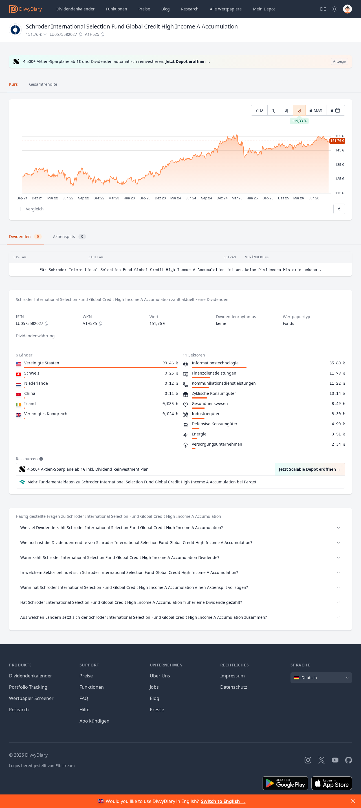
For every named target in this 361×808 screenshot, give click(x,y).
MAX (318, 110)
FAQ (84, 698)
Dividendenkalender (75, 9)
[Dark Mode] (334, 9)
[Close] (353, 801)
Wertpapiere (226, 9)
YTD (259, 110)
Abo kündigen (94, 721)
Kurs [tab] (13, 84)
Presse (157, 709)
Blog (154, 698)
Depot (264, 9)
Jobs (154, 687)
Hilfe (84, 709)
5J (299, 111)
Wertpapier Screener (31, 698)
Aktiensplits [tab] (68, 236)
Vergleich (35, 209)
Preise (144, 9)
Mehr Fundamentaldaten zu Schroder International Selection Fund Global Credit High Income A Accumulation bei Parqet (141, 482)
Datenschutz (233, 687)
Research (19, 709)
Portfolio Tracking (28, 687)
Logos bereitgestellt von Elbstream (42, 765)
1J (274, 110)
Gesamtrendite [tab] (43, 84)
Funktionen (116, 9)
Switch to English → (223, 801)
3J (286, 110)
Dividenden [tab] (24, 236)
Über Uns (160, 676)
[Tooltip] (40, 459)
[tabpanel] (180, 159)
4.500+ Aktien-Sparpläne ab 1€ (88, 469)
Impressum (232, 676)
